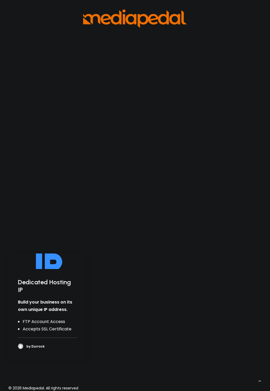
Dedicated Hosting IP (44, 286)
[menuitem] (12, 18)
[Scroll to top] (259, 380)
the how (61, 18)
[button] (47, 261)
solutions (35, 18)
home (12, 18)
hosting (234, 18)
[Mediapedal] (135, 18)
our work (209, 18)
